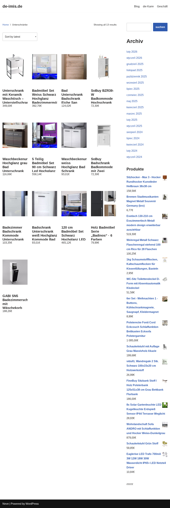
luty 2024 (132, 150)
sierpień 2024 (135, 132)
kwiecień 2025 (135, 107)
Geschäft (162, 6)
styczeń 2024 (134, 157)
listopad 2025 (134, 70)
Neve (5, 503)
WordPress (32, 503)
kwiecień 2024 (135, 144)
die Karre (148, 6)
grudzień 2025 (135, 64)
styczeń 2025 (134, 126)
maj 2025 (132, 101)
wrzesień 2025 (135, 82)
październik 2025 (137, 76)
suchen (160, 27)
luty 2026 (132, 51)
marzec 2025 (134, 113)
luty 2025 (132, 119)
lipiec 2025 (133, 88)
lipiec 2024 (133, 138)
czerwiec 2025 (135, 95)
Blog (137, 6)
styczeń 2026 (134, 57)
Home (5, 24)
